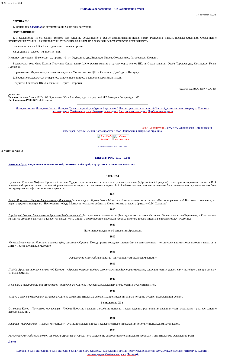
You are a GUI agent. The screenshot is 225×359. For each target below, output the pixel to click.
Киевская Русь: (17, 164)
